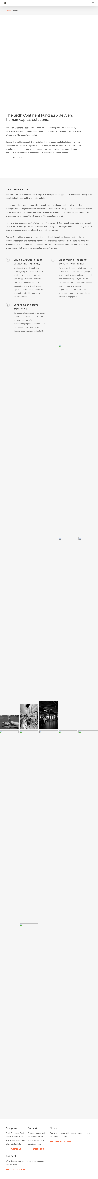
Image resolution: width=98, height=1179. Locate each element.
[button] (93, 3)
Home (8, 10)
